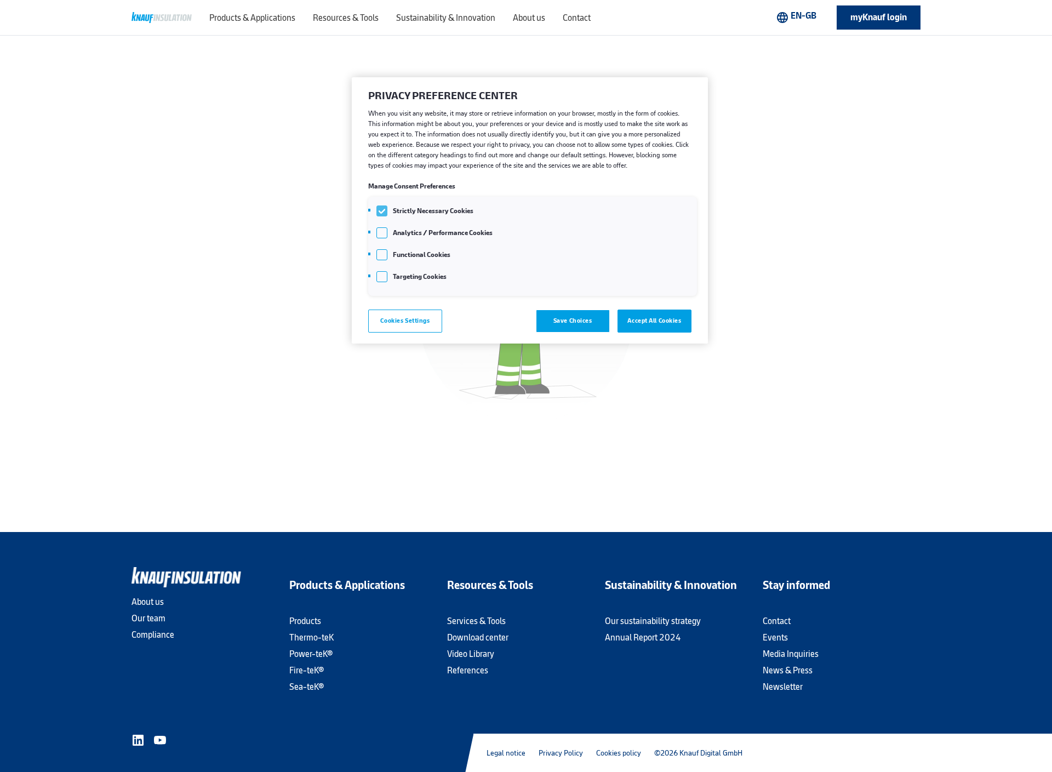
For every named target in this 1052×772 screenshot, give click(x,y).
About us (148, 602)
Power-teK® (311, 654)
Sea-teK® (306, 687)
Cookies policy (618, 753)
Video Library (470, 654)
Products (305, 621)
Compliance (153, 635)
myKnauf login (878, 17)
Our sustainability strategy (653, 621)
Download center (477, 637)
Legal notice (506, 753)
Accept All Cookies (654, 320)
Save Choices (572, 320)
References (467, 670)
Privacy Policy (561, 753)
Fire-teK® (306, 670)
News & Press (788, 670)
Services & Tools (476, 621)
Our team (148, 618)
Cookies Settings (405, 320)
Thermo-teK (311, 637)
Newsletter (783, 687)
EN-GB (796, 17)
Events (775, 637)
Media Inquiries (791, 654)
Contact (777, 621)
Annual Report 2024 (643, 637)
